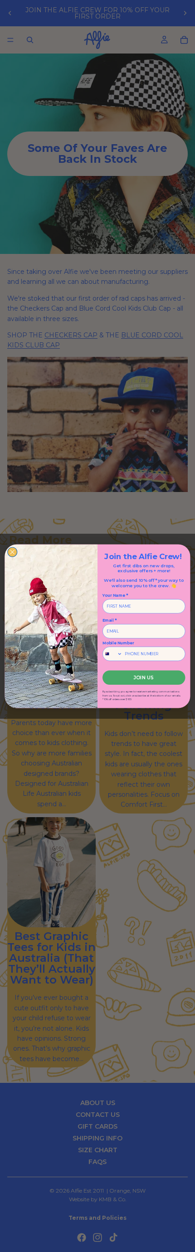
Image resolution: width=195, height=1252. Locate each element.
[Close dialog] (12, 551)
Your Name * (115, 595)
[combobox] (112, 653)
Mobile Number (118, 642)
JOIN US (144, 677)
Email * (109, 620)
